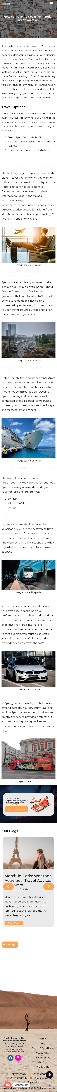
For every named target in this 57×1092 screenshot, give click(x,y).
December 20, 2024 (17, 889)
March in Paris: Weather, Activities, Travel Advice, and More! (28, 880)
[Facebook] (10, 1058)
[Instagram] (18, 1058)
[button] (8, 886)
